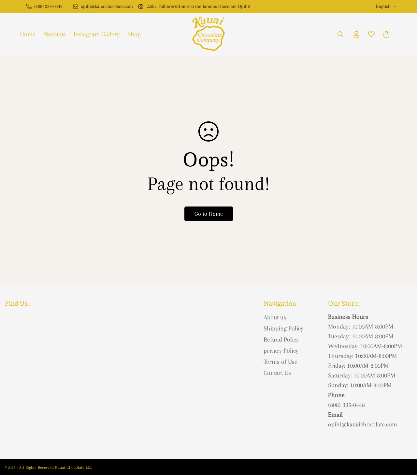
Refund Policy (281, 339)
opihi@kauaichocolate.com (362, 424)
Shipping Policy (283, 328)
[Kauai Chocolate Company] (208, 34)
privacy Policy (281, 350)
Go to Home (208, 213)
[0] (386, 34)
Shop (134, 34)
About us (54, 34)
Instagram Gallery (97, 34)
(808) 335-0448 (346, 404)
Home (28, 34)
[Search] (340, 34)
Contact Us (277, 372)
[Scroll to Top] (404, 439)
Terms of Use (280, 361)
